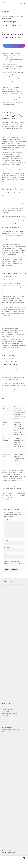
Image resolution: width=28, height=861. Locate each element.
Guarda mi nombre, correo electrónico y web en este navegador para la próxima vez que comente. (13, 563)
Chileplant (21, 16)
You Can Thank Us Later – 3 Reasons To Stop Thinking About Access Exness (7, 496)
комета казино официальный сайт (14, 488)
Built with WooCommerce (8, 852)
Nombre (6, 540)
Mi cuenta (4, 858)
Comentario (7, 519)
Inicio (4, 9)
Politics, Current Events (11, 9)
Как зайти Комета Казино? (21, 494)
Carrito (21, 857)
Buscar (14, 858)
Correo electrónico (9, 547)
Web (5, 554)
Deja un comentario (6, 18)
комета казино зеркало (16, 59)
